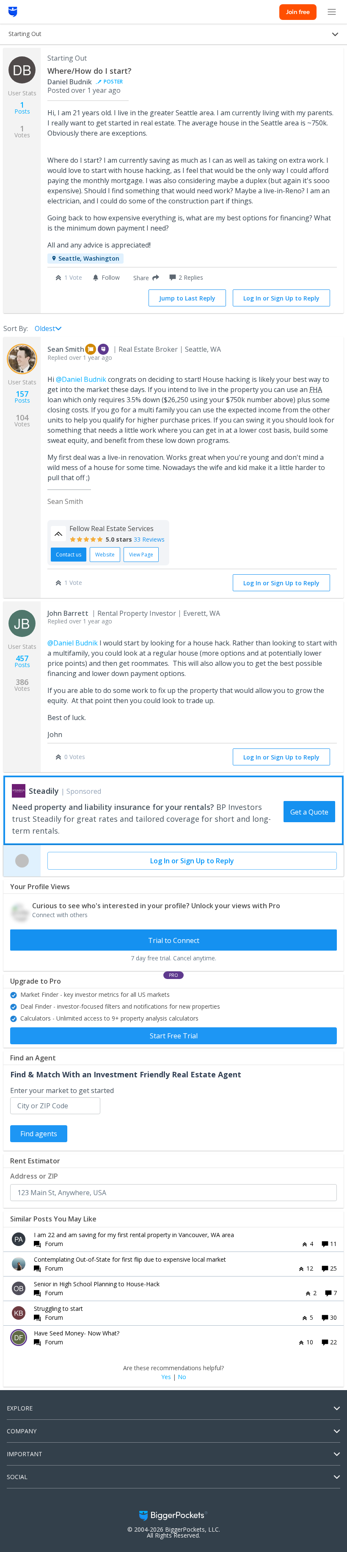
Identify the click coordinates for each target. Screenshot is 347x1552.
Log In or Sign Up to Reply (281, 298)
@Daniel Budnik (81, 379)
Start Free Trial (174, 1035)
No (182, 1377)
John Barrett (67, 613)
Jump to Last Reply (187, 298)
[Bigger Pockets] (12, 12)
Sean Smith (65, 349)
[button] (144, 278)
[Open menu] (331, 11)
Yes (166, 1377)
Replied (79, 357)
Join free (298, 12)
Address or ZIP (34, 1176)
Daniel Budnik (69, 81)
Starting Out (67, 58)
